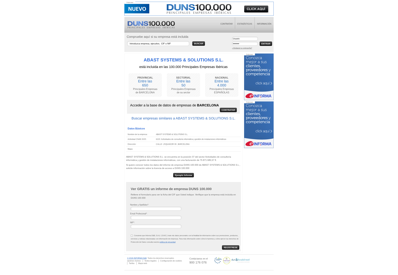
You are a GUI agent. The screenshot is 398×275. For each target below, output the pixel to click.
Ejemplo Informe (183, 175)
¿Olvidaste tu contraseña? (242, 48)
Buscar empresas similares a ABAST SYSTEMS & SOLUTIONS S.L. (183, 118)
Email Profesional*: (138, 213)
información (264, 24)
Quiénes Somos (134, 261)
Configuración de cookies (171, 261)
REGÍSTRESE (231, 247)
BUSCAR (198, 43)
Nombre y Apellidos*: (139, 205)
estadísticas (244, 24)
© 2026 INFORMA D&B (137, 258)
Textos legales (150, 261)
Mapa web (142, 263)
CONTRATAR (228, 110)
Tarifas (131, 263)
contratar (226, 24)
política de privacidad (168, 242)
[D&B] (240, 260)
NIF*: (132, 222)
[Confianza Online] (227, 260)
